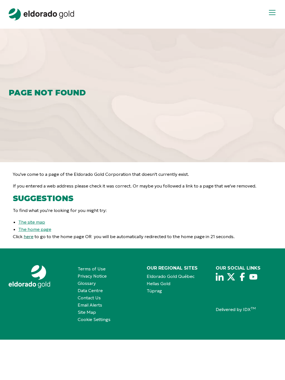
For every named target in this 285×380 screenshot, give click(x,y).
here (28, 236)
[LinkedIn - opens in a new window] (220, 277)
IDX (249, 309)
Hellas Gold (158, 283)
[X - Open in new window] (231, 277)
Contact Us (89, 297)
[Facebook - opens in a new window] (242, 277)
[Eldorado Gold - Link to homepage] (41, 14)
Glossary (87, 283)
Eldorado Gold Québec (171, 276)
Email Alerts (90, 305)
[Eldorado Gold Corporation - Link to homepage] (39, 276)
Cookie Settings (94, 319)
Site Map (87, 312)
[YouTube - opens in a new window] (253, 277)
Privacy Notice (92, 276)
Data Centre (90, 290)
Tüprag (154, 290)
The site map (31, 222)
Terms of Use (91, 269)
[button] (274, 14)
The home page (34, 229)
